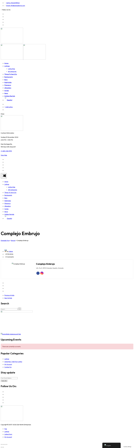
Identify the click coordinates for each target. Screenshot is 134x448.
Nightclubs (7, 82)
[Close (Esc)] (1, 444)
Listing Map (11, 69)
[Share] (3, 444)
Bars (5, 80)
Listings (7, 66)
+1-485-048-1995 (6, 151)
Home (6, 63)
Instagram (41, 273)
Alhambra (7, 88)
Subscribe (4, 381)
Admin (11, 251)
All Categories (12, 71)
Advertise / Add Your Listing (13, 362)
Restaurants (8, 77)
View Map (4, 155)
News (6, 93)
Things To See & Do (10, 74)
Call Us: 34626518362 (13, 3)
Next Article (8, 298)
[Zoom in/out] (6, 444)
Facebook (38, 273)
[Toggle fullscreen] (5, 444)
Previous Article (9, 295)
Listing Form (8, 434)
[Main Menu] (4, 175)
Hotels (6, 90)
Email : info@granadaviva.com (15, 5)
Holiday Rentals (9, 96)
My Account (8, 364)
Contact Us (7, 367)
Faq (5, 429)
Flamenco (7, 85)
